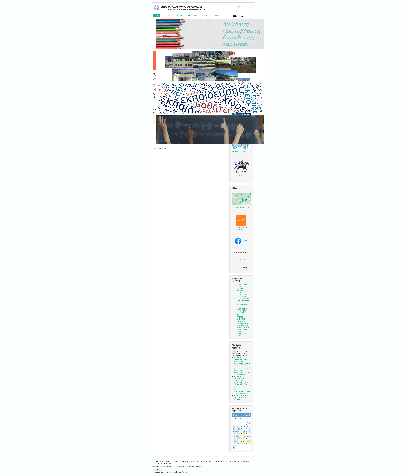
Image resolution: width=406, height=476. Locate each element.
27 (241, 442)
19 (238, 437)
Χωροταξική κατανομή (241, 207)
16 (249, 433)
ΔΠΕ (163, 15)
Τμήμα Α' (170, 15)
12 (238, 433)
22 (247, 437)
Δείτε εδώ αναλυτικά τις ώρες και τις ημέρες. (203, 61)
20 (241, 437)
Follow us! (245, 241)
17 (233, 437)
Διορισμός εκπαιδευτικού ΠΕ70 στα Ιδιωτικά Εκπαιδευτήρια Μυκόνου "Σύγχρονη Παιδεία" (242, 361)
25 (236, 442)
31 (233, 447)
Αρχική (157, 15)
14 (244, 433)
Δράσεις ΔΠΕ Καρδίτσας (240, 176)
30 (249, 442)
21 (244, 437)
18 (236, 437)
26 (238, 442)
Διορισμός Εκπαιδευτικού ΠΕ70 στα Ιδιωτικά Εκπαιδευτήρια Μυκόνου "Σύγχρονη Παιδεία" (242, 370)
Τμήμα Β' (179, 15)
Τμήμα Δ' (197, 15)
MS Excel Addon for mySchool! (241, 229)
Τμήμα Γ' (188, 15)
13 (241, 433)
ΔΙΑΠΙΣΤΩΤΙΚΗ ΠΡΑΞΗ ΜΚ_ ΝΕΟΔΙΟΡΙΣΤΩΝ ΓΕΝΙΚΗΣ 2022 (241, 397)
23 (249, 437)
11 (236, 433)
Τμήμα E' (206, 15)
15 (247, 433)
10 (233, 433)
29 (247, 442)
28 (244, 442)
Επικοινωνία (216, 15)
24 (233, 442)
